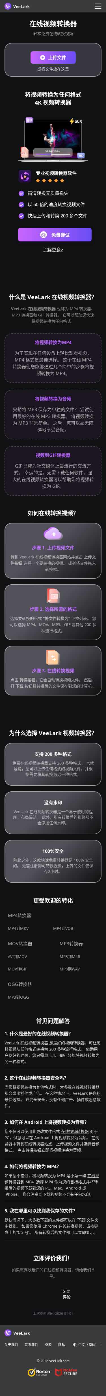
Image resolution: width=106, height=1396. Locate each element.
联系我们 (31, 1344)
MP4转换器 (19, 915)
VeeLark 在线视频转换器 (26, 1042)
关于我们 (11, 1344)
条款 (48, 1344)
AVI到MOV (17, 956)
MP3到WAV (70, 969)
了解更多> (53, 249)
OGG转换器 (20, 984)
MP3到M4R (70, 956)
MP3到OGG (18, 997)
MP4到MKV (18, 928)
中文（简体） (88, 1344)
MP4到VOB (63, 928)
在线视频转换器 (75, 1131)
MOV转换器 (20, 944)
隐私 (61, 1344)
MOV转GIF (17, 969)
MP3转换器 (71, 944)
